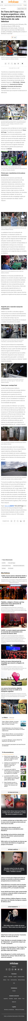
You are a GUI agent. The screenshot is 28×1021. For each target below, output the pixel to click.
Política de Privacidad (19, 1009)
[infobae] (13, 2)
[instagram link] (12, 969)
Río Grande (10, 568)
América (5, 976)
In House (3, 8)
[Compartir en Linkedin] (15, 63)
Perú (8, 979)
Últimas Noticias (21, 979)
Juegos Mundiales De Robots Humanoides (9, 5)
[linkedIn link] (21, 969)
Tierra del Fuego (11, 562)
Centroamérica (14, 979)
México (4, 979)
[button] (2, 2)
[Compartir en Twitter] (12, 63)
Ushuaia (3, 568)
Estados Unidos (21, 976)
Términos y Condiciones (9, 1009)
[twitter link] (9, 969)
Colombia (10, 976)
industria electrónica (6, 565)
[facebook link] (6, 969)
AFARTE (3, 562)
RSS (14, 983)
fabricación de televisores (18, 565)
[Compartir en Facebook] (8, 63)
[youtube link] (15, 969)
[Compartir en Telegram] (18, 63)
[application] (14, 112)
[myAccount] (25, 2)
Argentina (6, 998)
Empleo (14, 990)
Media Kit (14, 1001)
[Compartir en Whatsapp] (5, 63)
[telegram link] (18, 969)
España (15, 976)
